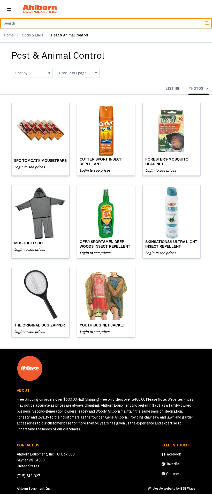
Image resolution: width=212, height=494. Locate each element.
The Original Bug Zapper (39, 325)
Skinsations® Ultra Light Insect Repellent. (171, 244)
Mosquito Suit (28, 243)
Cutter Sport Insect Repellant (101, 161)
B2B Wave (187, 488)
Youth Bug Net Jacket (102, 325)
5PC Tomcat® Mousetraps (40, 160)
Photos (196, 88)
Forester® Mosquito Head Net (166, 161)
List (170, 88)
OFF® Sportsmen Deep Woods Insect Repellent (105, 244)
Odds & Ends (32, 35)
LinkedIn (172, 464)
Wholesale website (162, 488)
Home (9, 35)
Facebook (173, 454)
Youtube (172, 474)
